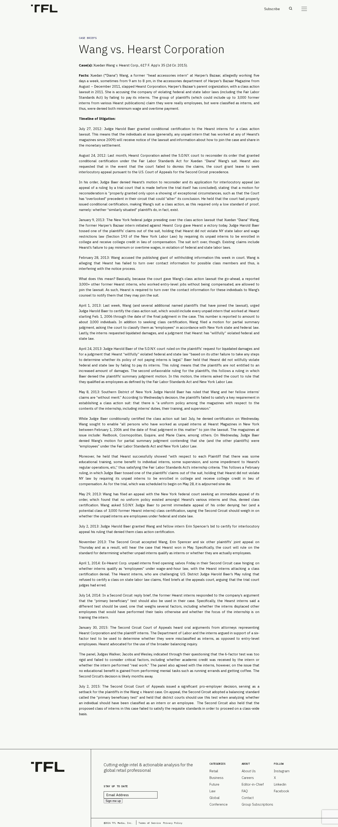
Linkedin (280, 784)
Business (216, 777)
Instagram (281, 771)
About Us (249, 771)
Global (214, 797)
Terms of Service (150, 822)
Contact (248, 797)
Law (212, 791)
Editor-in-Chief (253, 784)
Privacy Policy (172, 822)
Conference (218, 804)
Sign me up (113, 801)
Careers (248, 777)
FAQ (245, 791)
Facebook (281, 791)
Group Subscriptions (257, 804)
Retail (213, 771)
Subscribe (272, 9)
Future (214, 784)
